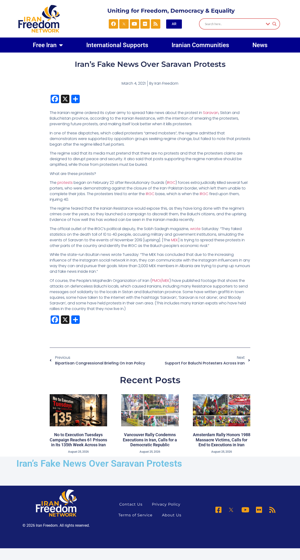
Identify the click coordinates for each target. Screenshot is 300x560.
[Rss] (155, 24)
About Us (171, 515)
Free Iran (45, 45)
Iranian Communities (200, 45)
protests (65, 182)
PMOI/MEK (160, 280)
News (259, 45)
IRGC (171, 182)
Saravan (210, 112)
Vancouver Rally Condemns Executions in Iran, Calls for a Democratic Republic (150, 439)
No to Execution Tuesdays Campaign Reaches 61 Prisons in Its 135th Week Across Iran (78, 439)
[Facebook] (113, 24)
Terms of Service (135, 515)
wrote (195, 228)
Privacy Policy (166, 504)
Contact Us (130, 504)
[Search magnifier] (274, 24)
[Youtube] (134, 24)
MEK (174, 240)
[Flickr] (145, 24)
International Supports (117, 45)
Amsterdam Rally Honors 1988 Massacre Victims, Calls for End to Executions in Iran (221, 439)
